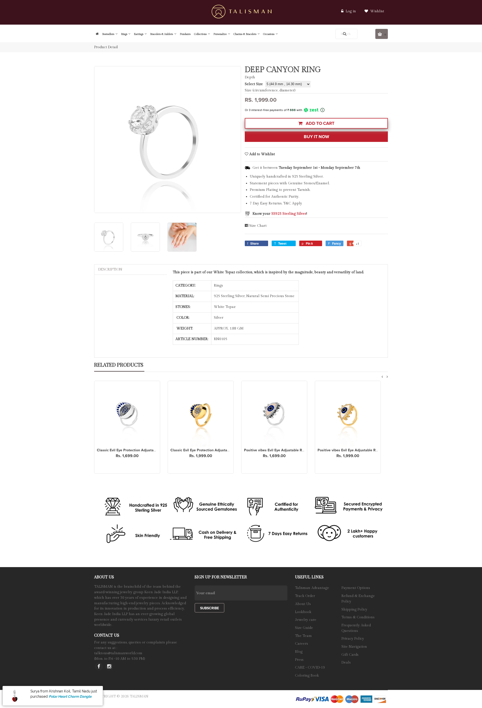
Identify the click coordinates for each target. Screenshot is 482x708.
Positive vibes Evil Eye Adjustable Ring (275, 450)
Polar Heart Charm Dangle (70, 696)
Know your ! (280, 214)
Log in (351, 11)
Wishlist (376, 11)
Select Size (254, 84)
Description (110, 269)
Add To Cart (319, 123)
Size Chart (258, 226)
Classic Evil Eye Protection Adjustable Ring (132, 450)
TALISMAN (139, 696)
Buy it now (316, 136)
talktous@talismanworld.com (118, 653)
